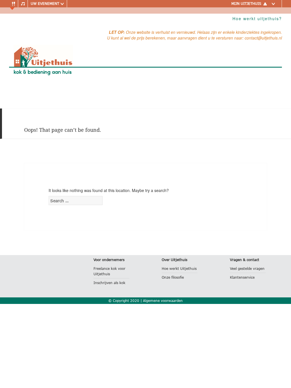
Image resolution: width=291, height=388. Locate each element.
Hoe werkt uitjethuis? (257, 18)
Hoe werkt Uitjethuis (179, 268)
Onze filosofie (173, 277)
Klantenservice (242, 277)
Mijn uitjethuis (246, 3)
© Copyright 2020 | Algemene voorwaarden (145, 301)
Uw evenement (45, 3)
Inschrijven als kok (109, 283)
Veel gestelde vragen (247, 268)
